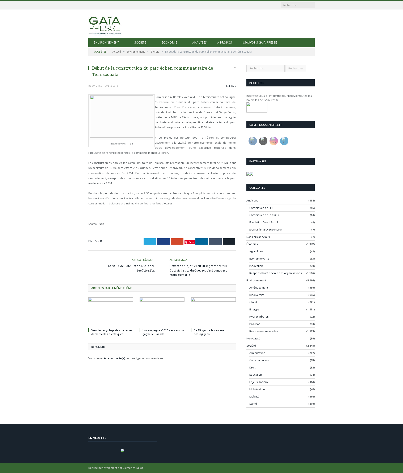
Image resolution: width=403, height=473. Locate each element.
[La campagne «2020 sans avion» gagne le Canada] (162, 312)
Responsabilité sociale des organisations (275, 273)
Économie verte (259, 258)
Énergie (231, 85)
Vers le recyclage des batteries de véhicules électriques (111, 332)
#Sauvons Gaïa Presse (259, 42)
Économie (169, 42)
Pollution (254, 324)
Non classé (253, 338)
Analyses (199, 42)
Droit (252, 367)
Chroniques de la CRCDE (264, 215)
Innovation (256, 266)
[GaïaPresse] (105, 23)
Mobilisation (257, 389)
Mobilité (254, 396)
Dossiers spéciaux (258, 237)
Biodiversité (256, 295)
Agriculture (256, 251)
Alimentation (257, 353)
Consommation (259, 360)
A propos (224, 42)
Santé (253, 403)
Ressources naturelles (263, 331)
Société (140, 42)
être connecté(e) (114, 358)
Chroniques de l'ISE (261, 208)
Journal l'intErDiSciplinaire (265, 229)
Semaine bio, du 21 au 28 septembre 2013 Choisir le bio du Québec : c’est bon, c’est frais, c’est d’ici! (199, 270)
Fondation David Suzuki (264, 222)
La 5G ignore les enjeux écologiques (209, 332)
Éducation (255, 374)
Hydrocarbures (259, 316)
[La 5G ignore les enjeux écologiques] (213, 312)
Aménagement (258, 287)
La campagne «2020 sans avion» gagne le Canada (163, 332)
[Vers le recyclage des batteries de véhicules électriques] (110, 312)
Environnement (106, 42)
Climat (253, 302)
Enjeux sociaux (258, 382)
